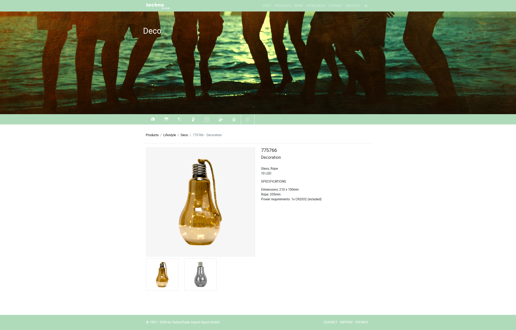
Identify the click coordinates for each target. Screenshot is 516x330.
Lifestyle (169, 135)
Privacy (361, 322)
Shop (266, 6)
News (298, 6)
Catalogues (315, 6)
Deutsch (353, 6)
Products (282, 6)
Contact (335, 6)
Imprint (346, 322)
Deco (184, 135)
